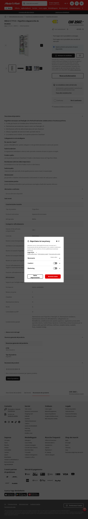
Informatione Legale (43, 254)
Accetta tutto (53, 276)
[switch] (55, 263)
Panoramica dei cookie (54, 254)
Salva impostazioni (35, 276)
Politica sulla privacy (32, 254)
